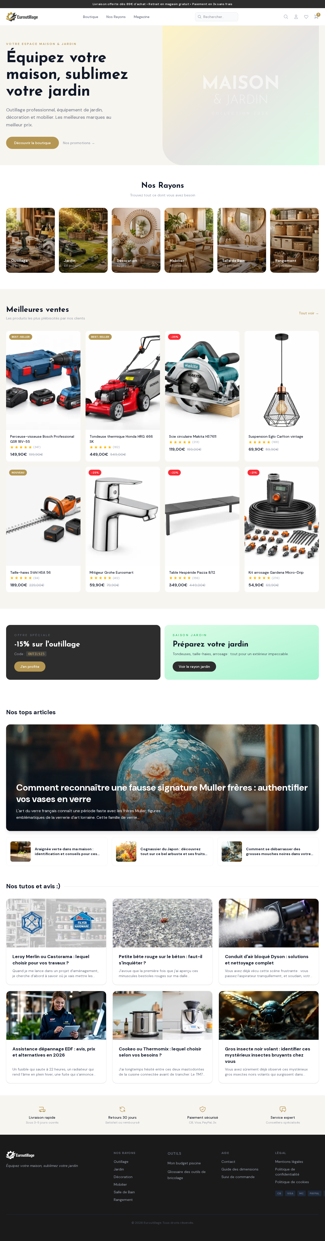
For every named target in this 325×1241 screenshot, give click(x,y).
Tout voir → (309, 313)
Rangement (123, 1199)
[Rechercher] (285, 16)
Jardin (119, 1169)
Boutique (90, 16)
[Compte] (296, 16)
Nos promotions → (79, 143)
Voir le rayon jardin (194, 666)
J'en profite (29, 666)
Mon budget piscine (184, 1163)
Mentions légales (289, 1161)
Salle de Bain (124, 1192)
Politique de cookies (292, 1182)
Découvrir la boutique (32, 143)
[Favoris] (306, 16)
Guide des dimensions (239, 1169)
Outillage (121, 1161)
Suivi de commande (238, 1177)
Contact (228, 1161)
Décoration (123, 1177)
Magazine (142, 16)
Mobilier (120, 1184)
